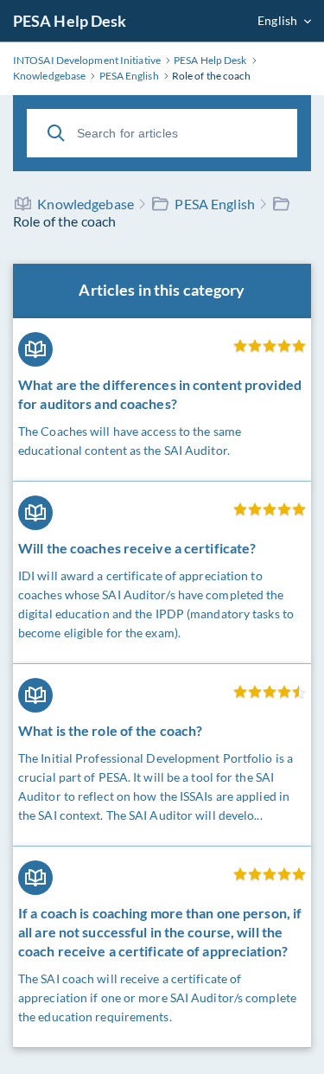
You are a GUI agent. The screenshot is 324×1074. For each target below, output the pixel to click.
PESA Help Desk (69, 20)
